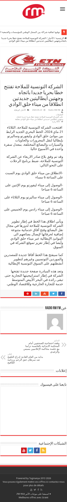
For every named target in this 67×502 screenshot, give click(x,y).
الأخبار (51, 38)
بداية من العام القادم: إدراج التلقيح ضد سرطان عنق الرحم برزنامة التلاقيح (25, 358)
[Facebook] (37, 450)
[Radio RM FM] (33, 10)
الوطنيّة (17, 110)
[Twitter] (30, 450)
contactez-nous (56, 481)
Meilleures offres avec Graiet (33, 497)
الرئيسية (60, 38)
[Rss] (43, 450)
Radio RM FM (54, 110)
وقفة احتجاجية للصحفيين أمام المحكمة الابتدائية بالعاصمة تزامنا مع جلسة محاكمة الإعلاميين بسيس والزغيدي (41, 346)
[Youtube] (24, 450)
